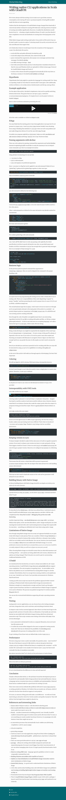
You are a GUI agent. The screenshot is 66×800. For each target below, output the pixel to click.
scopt (45, 740)
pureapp (13, 743)
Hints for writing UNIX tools (19, 752)
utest (49, 616)
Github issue (23, 510)
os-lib (40, 53)
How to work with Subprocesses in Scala (42, 708)
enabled (45, 445)
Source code (14, 705)
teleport (16, 98)
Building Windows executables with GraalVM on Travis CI (27, 756)
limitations (52, 536)
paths (46, 348)
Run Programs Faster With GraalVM (42, 774)
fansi (29, 62)
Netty (21, 542)
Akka (16, 542)
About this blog (52, 2)
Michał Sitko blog (15, 2)
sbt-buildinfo (34, 74)
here (46, 136)
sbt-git (42, 74)
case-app (38, 740)
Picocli (13, 712)
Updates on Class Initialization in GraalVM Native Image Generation (30, 758)
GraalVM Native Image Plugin (24, 777)
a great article (39, 405)
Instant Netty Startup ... (17, 763)
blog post (11, 592)
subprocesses (13, 350)
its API (23, 145)
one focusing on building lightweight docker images (26, 770)
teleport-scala (35, 117)
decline (26, 60)
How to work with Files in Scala (20, 708)
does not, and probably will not (41, 566)
